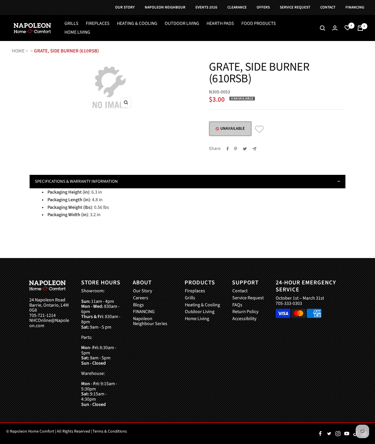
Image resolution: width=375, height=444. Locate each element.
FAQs (237, 305)
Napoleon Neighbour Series (150, 321)
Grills (190, 298)
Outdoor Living (199, 312)
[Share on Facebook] (227, 149)
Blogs (138, 305)
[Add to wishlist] (259, 129)
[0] (347, 28)
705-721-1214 (42, 315)
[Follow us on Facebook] (320, 433)
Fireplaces (195, 291)
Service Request (248, 298)
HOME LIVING (77, 32)
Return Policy (245, 312)
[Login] (335, 27)
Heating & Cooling (202, 305)
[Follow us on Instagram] (337, 433)
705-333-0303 (289, 303)
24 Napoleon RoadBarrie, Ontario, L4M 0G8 (49, 305)
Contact (240, 291)
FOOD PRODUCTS (258, 23)
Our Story (142, 291)
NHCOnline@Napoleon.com (49, 323)
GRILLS (71, 23)
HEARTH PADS (220, 23)
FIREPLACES (98, 23)
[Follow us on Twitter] (329, 433)
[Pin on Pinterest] (235, 149)
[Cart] (360, 28)
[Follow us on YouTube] (346, 433)
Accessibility (244, 319)
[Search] (322, 28)
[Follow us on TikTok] (355, 433)
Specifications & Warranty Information (76, 181)
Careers (140, 298)
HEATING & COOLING (137, 23)
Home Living (197, 319)
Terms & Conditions (110, 431)
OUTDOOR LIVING (182, 23)
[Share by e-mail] (254, 149)
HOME (18, 50)
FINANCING (144, 312)
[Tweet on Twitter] (244, 149)
